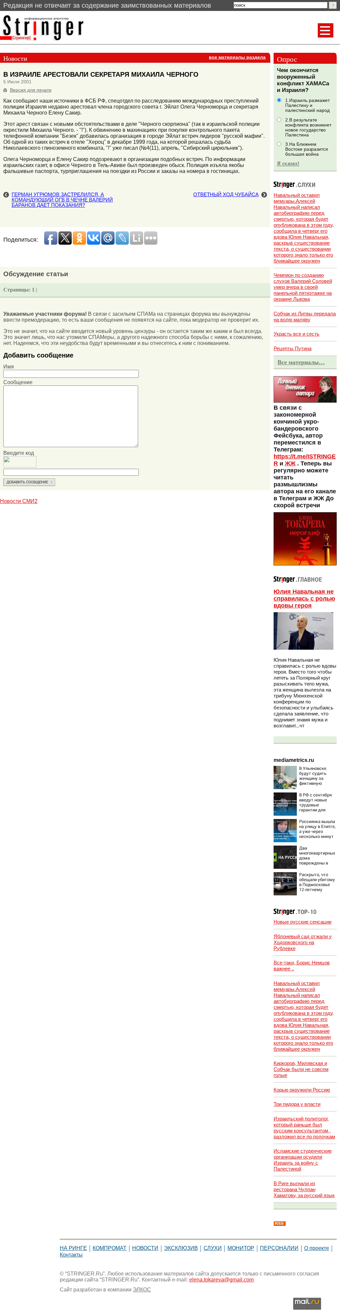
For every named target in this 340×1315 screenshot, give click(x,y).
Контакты (71, 1255)
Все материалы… (301, 362)
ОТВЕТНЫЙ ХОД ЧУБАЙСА (226, 194)
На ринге (73, 1248)
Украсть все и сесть (296, 334)
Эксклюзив (181, 1248)
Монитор (240, 1248)
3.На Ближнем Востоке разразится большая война (306, 149)
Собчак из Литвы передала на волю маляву (305, 316)
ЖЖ (290, 463)
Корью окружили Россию (302, 1090)
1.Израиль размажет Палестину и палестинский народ (307, 105)
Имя (8, 367)
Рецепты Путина (292, 348)
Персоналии (279, 1248)
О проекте (316, 1248)
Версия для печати (30, 90)
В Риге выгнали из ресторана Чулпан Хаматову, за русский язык (304, 1189)
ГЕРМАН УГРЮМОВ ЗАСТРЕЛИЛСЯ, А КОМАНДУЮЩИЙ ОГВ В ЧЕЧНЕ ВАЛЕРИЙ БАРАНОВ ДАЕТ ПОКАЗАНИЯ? (62, 200)
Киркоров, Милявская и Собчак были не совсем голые (301, 1069)
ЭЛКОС (142, 1289)
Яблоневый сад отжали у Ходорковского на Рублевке (303, 942)
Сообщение (18, 382)
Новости (145, 1248)
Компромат (110, 1248)
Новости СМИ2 (19, 501)
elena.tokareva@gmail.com (221, 1279)
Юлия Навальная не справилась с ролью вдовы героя (304, 598)
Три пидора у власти (297, 1104)
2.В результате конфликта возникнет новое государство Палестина (308, 127)
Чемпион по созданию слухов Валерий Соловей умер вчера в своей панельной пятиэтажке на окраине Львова (303, 287)
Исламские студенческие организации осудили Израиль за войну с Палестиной (303, 1160)
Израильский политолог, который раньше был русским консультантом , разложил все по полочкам (304, 1127)
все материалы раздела (237, 57)
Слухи (213, 1248)
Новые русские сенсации (302, 922)
